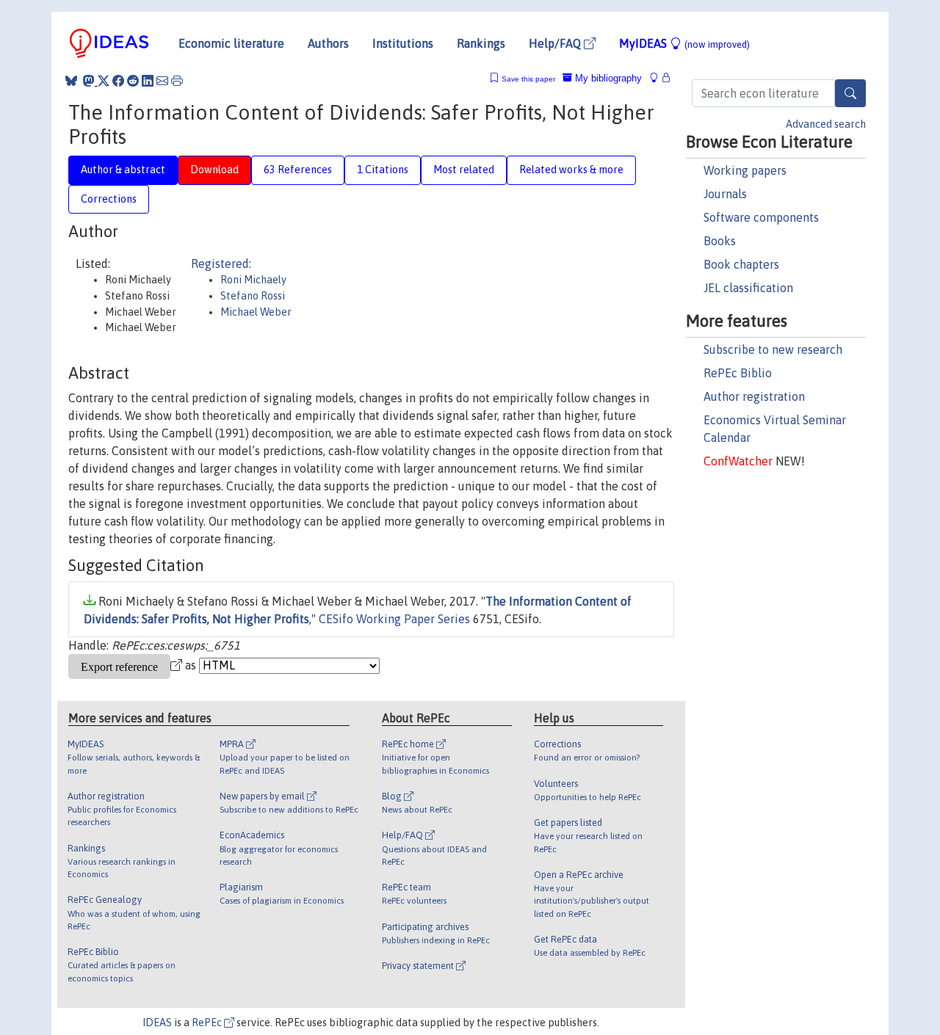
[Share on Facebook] (118, 80)
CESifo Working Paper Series (394, 618)
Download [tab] (214, 169)
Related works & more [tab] (571, 169)
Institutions (402, 43)
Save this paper (528, 79)
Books (720, 240)
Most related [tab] (463, 169)
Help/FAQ (556, 43)
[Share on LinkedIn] (147, 80)
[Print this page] (177, 80)
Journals (725, 193)
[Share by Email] (162, 80)
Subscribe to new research (773, 349)
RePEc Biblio (738, 373)
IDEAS (157, 1022)
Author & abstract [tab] (123, 169)
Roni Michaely (253, 280)
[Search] (850, 93)
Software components (761, 217)
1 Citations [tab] (382, 169)
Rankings (481, 43)
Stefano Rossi (252, 296)
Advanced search (826, 124)
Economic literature (231, 43)
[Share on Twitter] (103, 80)
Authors (328, 43)
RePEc (208, 1022)
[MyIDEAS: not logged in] (658, 78)
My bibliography (607, 78)
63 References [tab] (298, 169)
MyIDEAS (684, 43)
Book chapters (741, 264)
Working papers (745, 170)
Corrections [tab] (109, 199)
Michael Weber (256, 312)
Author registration (754, 396)
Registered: (221, 263)
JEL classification (748, 287)
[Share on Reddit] (133, 80)
